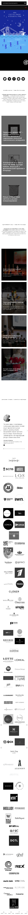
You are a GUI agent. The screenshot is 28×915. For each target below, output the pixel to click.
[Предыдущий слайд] (0, 430)
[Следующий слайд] (27, 430)
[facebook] (14, 79)
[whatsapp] (5, 79)
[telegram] (9, 79)
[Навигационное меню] (25, 3)
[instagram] (18, 79)
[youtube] (23, 79)
